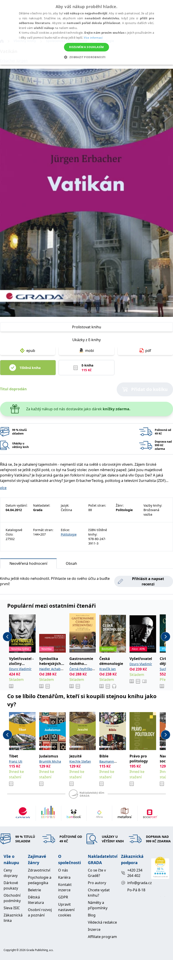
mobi (89, 350)
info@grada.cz (137, 882)
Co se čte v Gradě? (97, 873)
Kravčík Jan (107, 669)
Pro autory (97, 882)
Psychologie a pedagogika (39, 880)
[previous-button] (7, 636)
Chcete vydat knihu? (99, 892)
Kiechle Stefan (80, 761)
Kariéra (64, 877)
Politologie (69, 534)
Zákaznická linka (13, 918)
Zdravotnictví (39, 870)
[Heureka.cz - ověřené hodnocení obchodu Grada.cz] (160, 868)
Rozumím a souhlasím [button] (86, 47)
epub (30, 350)
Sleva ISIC (12, 907)
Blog (92, 915)
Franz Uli (15, 761)
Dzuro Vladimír (20, 669)
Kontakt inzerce (65, 887)
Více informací (93, 38)
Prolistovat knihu (86, 326)
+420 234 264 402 (134, 873)
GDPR (63, 897)
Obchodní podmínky (12, 898)
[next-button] (165, 636)
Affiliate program (102, 936)
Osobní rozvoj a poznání (40, 912)
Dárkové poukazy (11, 885)
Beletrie (34, 889)
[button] (86, 57)
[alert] (86, 32)
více (3, 487)
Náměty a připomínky (97, 905)
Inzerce (94, 929)
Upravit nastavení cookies (66, 910)
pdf (148, 350)
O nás (63, 870)
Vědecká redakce (102, 922)
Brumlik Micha (50, 761)
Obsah (71, 563)
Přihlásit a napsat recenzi (148, 581)
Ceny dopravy (11, 873)
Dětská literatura (36, 900)
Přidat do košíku (149, 389)
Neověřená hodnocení (28, 563)
